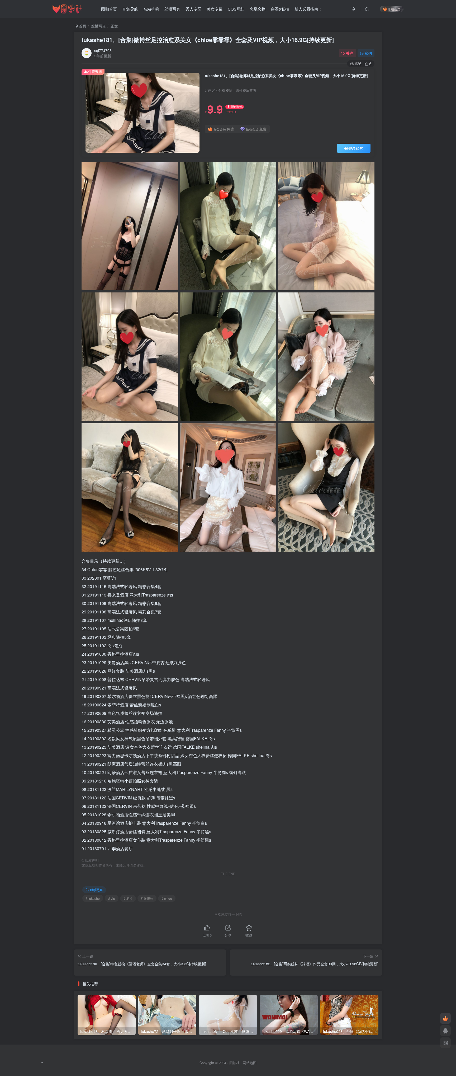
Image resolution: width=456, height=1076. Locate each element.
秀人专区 (193, 9)
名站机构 (151, 9)
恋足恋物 (257, 9)
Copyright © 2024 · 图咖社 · (221, 1062)
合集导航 (130, 9)
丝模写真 (172, 9)
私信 (368, 53)
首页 (82, 26)
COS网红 (236, 9)
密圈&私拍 (280, 9)
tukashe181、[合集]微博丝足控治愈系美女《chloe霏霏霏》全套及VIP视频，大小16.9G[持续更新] (208, 39)
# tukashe (93, 898)
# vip (111, 898)
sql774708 (103, 50)
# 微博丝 (147, 898)
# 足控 (128, 898)
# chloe (167, 898)
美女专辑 (214, 9)
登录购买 (355, 148)
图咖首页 (109, 9)
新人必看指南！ (308, 9)
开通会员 (394, 9)
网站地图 (249, 1062)
